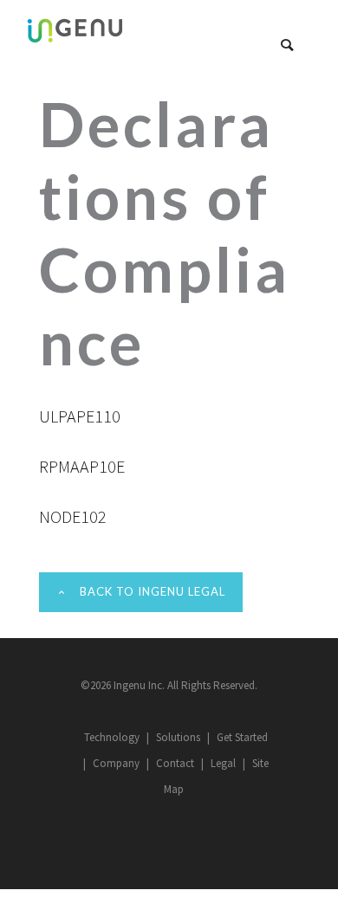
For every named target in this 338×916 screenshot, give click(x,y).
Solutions (178, 737)
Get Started (242, 737)
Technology (112, 737)
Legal (223, 763)
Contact (175, 763)
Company (116, 763)
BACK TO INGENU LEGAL (152, 591)
